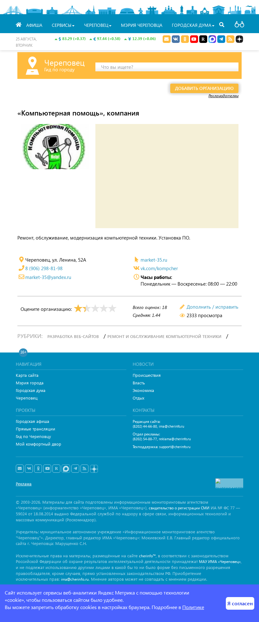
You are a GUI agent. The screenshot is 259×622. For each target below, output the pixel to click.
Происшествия (147, 375)
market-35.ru (154, 260)
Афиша (34, 25)
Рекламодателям (223, 95)
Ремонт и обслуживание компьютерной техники (164, 336)
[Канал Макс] (212, 40)
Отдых (138, 397)
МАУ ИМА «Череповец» (220, 561)
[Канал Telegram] (75, 469)
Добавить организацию (204, 88)
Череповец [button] (96, 25)
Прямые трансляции (35, 428)
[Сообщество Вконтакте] (29, 469)
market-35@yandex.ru (48, 277)
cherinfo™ (147, 556)
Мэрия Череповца (141, 25)
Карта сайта (27, 375)
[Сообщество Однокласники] (185, 39)
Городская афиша (32, 421)
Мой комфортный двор (38, 444)
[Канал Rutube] (203, 39)
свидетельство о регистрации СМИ (179, 508)
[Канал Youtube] (194, 39)
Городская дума (30, 390)
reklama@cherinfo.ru (175, 439)
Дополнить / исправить (212, 307)
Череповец (27, 397)
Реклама (24, 483)
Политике (193, 607)
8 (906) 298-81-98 (44, 268)
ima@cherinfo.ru (171, 426)
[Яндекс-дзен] (94, 469)
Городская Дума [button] (191, 25)
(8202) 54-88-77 (145, 439)
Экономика (143, 390)
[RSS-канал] (84, 469)
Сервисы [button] (61, 25)
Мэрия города (30, 382)
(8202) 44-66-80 (145, 426)
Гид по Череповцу (33, 436)
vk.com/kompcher (159, 268)
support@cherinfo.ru (174, 447)
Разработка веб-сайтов (73, 336)
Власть (139, 382)
